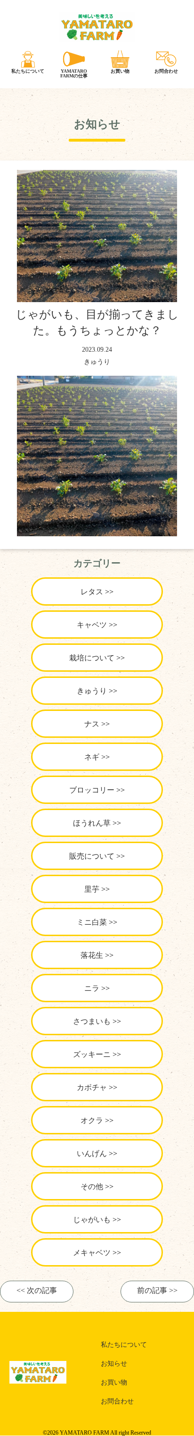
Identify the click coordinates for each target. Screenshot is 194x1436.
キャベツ (92, 625)
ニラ (91, 988)
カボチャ (92, 1087)
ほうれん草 (92, 823)
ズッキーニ (92, 1054)
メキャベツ (92, 1253)
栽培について (91, 658)
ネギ (91, 757)
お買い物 (114, 1382)
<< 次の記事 (36, 1290)
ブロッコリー (91, 790)
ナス (91, 724)
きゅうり (97, 361)
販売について (91, 856)
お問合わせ (117, 1401)
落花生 (92, 955)
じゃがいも (92, 1220)
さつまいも (92, 1021)
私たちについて (124, 1344)
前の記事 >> (157, 1290)
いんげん (92, 1153)
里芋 (91, 889)
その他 (92, 1187)
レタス (92, 592)
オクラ (92, 1120)
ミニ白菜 (92, 922)
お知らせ (114, 1363)
